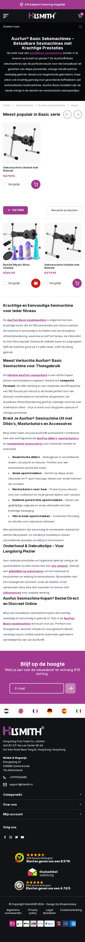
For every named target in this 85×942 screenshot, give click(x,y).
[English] (21, 711)
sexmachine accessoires (25, 443)
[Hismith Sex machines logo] (42, 17)
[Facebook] (5, 837)
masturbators (68, 438)
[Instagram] (11, 837)
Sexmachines (24, 105)
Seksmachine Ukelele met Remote (20, 169)
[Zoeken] (80, 26)
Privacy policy (33, 911)
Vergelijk (14, 184)
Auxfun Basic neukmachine (26, 320)
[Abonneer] (70, 688)
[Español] (64, 711)
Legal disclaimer (49, 911)
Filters (18, 210)
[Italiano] (78, 711)
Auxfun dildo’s (47, 438)
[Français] (35, 711)
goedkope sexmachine (46, 52)
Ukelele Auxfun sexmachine (27, 375)
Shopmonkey (68, 904)
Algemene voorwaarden (13, 911)
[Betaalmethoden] (12, 924)
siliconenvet (12, 592)
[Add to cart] (35, 184)
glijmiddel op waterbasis (26, 571)
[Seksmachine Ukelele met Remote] (21, 143)
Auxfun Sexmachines (51, 105)
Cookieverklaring (71, 909)
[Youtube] (22, 837)
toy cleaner (59, 565)
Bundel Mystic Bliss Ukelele (16, 266)
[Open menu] (6, 16)
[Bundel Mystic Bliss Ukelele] (21, 242)
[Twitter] (16, 837)
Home (7, 105)
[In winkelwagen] (77, 283)
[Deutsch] (49, 711)
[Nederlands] (6, 711)
